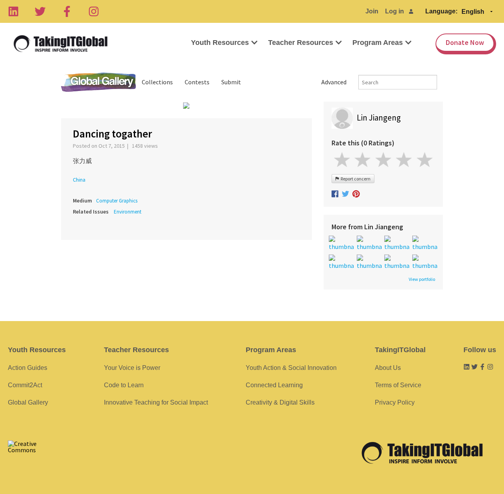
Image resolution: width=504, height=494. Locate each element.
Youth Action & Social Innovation (291, 367)
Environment (127, 211)
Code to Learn (124, 385)
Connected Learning (274, 385)
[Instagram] (93, 11)
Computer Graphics (116, 200)
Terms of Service (398, 385)
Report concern (355, 179)
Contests (197, 82)
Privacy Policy (395, 402)
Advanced (333, 82)
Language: (441, 11)
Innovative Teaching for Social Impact (156, 402)
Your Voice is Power (132, 367)
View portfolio (422, 279)
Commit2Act (25, 385)
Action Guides (27, 367)
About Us (388, 367)
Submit (231, 82)
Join (371, 11)
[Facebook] (66, 11)
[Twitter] (40, 11)
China (79, 179)
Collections (157, 82)
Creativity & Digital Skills (280, 402)
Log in (394, 11)
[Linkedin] (13, 11)
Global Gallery (98, 82)
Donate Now (465, 42)
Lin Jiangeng (379, 117)
